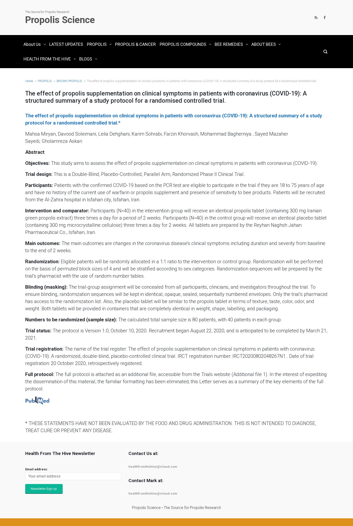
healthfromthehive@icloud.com (152, 466)
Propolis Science (60, 19)
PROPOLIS (45, 81)
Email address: (36, 469)
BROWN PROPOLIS (69, 81)
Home (29, 81)
